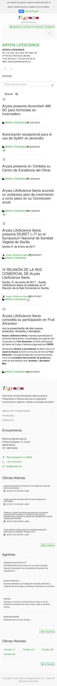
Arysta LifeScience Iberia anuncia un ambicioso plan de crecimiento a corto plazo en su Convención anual (28, 196)
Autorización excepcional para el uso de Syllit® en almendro (27, 135)
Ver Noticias (49, 545)
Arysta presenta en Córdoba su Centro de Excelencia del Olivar (26, 167)
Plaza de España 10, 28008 (19, 457)
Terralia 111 (9, 649)
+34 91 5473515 (14, 461)
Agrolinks (8, 554)
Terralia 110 (28, 649)
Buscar (9, 94)
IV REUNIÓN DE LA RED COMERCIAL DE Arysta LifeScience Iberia (22, 273)
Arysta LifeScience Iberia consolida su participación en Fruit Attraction (28, 319)
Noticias (7, 76)
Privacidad (8, 415)
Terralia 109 (47, 649)
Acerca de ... (9, 420)
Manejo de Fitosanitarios (16, 410)
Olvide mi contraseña (34, 26)
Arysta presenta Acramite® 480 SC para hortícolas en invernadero (26, 109)
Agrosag (7, 598)
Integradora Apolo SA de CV (15, 562)
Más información (32, 11)
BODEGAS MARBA (11, 616)
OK (21, 11)
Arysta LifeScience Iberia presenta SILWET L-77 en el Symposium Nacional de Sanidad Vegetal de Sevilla (27, 235)
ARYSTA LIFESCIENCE (15, 122)
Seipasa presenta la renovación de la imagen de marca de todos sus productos (27, 487)
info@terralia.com (14, 466)
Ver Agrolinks (48, 631)
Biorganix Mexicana (11, 580)
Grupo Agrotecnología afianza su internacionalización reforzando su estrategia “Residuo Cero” (25, 530)
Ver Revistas (49, 664)
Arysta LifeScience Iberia (17, 254)
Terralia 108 (9, 654)
